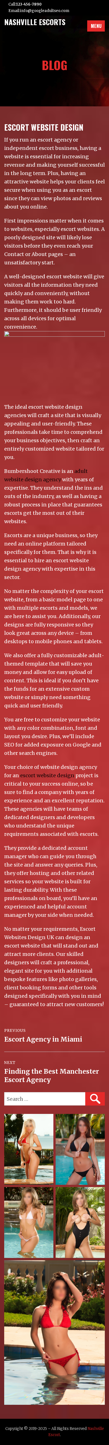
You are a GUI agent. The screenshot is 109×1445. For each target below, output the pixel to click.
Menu (96, 26)
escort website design (47, 775)
